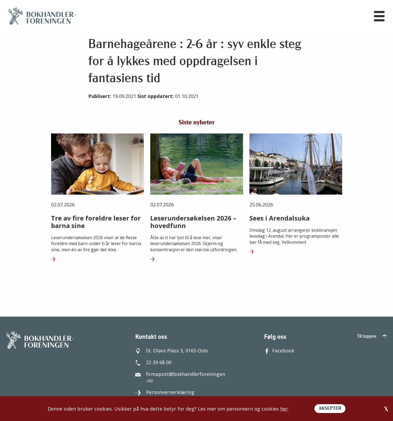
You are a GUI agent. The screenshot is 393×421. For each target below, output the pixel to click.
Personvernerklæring (170, 392)
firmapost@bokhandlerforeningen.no (185, 377)
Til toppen (367, 336)
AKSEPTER (330, 408)
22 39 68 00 (158, 362)
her (284, 409)
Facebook (283, 350)
